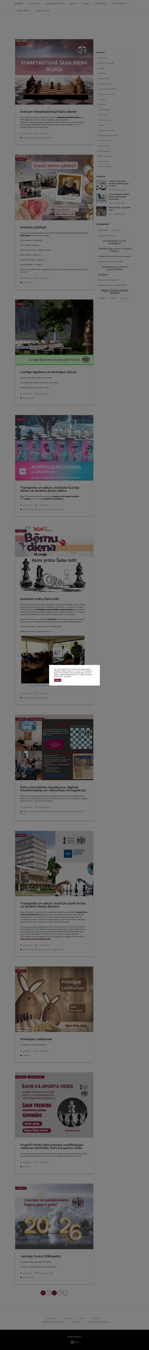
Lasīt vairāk (67, 676)
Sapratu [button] (57, 680)
